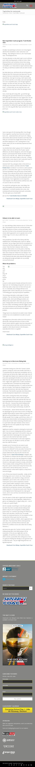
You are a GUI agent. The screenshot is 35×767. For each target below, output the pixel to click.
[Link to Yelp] (26, 765)
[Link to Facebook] (16, 765)
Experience (25, 220)
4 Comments (14, 363)
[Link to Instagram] (24, 765)
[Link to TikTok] (14, 765)
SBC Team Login (18, 1)
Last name (5, 685)
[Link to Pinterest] (11, 765)
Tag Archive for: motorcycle (11, 11)
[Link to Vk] (31, 765)
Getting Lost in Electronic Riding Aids (14, 361)
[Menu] (30, 6)
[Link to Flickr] (19, 765)
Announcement (23, 44)
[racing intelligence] (17, 352)
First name (5, 679)
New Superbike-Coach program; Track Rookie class (17, 41)
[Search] (26, 6)
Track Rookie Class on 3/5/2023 (18, 196)
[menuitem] (17, 1)
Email (4, 691)
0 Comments (15, 44)
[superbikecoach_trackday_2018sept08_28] (17, 31)
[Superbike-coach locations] (14, 6)
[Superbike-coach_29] (17, 211)
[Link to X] (9, 765)
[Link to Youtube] (21, 765)
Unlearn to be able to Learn (11, 218)
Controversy (19, 220)
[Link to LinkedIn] (29, 765)
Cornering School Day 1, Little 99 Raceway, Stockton (17, 710)
